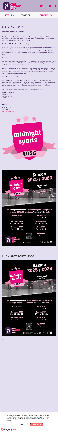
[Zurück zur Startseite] (12, 6)
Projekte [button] (25, 15)
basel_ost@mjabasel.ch (8, 111)
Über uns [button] (9, 15)
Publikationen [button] (45, 15)
